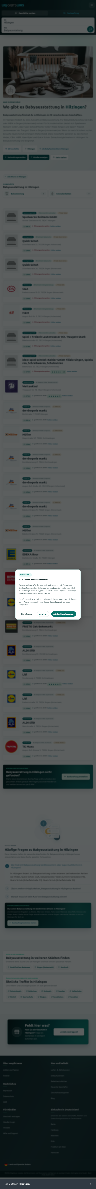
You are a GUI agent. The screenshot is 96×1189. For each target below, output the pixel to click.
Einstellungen (26, 614)
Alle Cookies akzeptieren (63, 614)
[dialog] (48, 595)
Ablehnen (43, 614)
